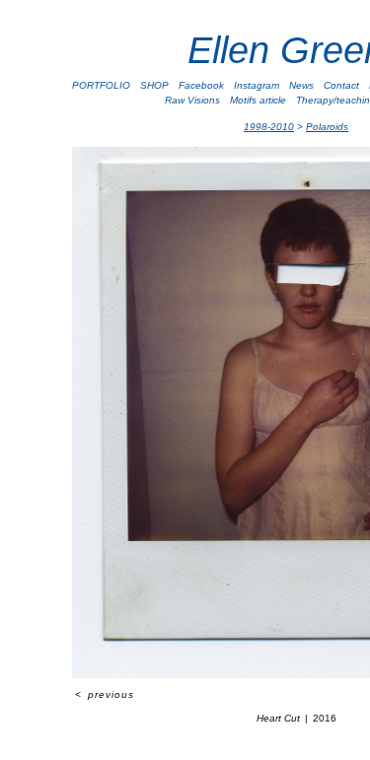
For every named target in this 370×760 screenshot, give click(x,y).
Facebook (201, 85)
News (301, 85)
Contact (341, 85)
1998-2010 (269, 126)
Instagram (256, 85)
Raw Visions (192, 100)
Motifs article (258, 100)
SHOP (154, 85)
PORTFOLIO (101, 85)
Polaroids (327, 126)
